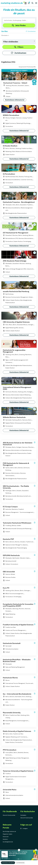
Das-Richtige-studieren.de (9, 831)
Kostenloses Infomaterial (8, 862)
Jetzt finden (20, 25)
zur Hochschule (20, 862)
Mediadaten (23, 815)
